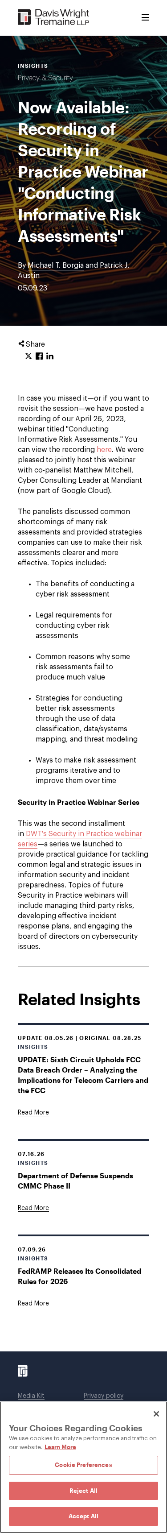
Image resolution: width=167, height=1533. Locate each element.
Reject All (83, 1490)
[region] (83, 1467)
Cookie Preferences (83, 1464)
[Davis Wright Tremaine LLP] (54, 17)
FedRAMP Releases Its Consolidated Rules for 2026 (79, 1276)
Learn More (60, 1446)
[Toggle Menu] (145, 17)
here (104, 449)
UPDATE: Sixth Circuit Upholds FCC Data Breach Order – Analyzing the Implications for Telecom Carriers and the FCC (83, 1074)
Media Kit (31, 1396)
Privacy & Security (45, 78)
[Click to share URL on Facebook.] (39, 356)
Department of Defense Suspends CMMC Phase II (75, 1180)
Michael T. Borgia (56, 265)
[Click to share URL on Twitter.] (28, 356)
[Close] (156, 1414)
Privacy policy (103, 1396)
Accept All (83, 1516)
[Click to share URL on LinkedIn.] (49, 356)
